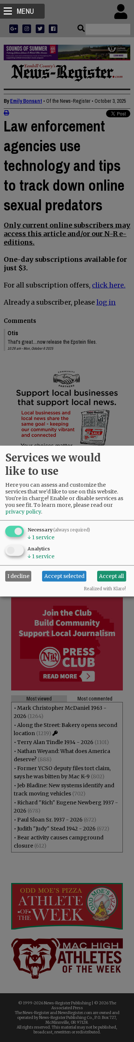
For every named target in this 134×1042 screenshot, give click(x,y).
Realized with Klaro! (105, 588)
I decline (18, 576)
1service (41, 537)
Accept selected (64, 576)
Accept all (111, 576)
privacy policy (23, 511)
